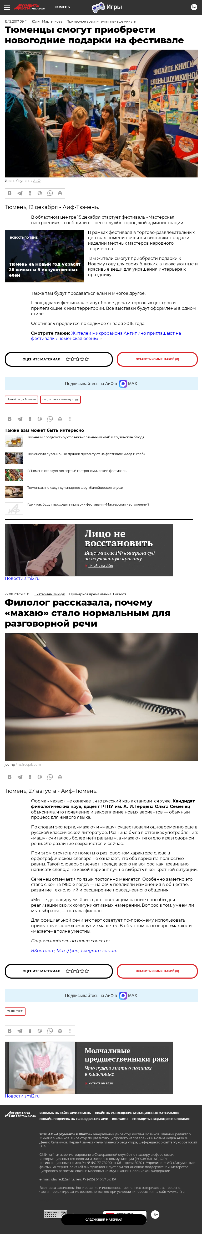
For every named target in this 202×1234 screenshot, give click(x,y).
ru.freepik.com (29, 764)
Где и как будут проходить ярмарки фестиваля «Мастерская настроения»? (88, 504)
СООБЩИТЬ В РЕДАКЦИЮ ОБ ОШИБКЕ (161, 1119)
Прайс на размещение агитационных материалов (137, 1113)
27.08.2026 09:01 (17, 594)
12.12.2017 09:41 (16, 21)
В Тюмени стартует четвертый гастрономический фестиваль (77, 471)
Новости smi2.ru (22, 578)
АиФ (37, 181)
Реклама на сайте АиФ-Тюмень (65, 1113)
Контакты (120, 1119)
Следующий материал (103, 1219)
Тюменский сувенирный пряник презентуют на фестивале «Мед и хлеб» (86, 454)
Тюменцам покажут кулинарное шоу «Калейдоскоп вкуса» (75, 488)
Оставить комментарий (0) (157, 359)
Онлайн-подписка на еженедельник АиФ (73, 1119)
